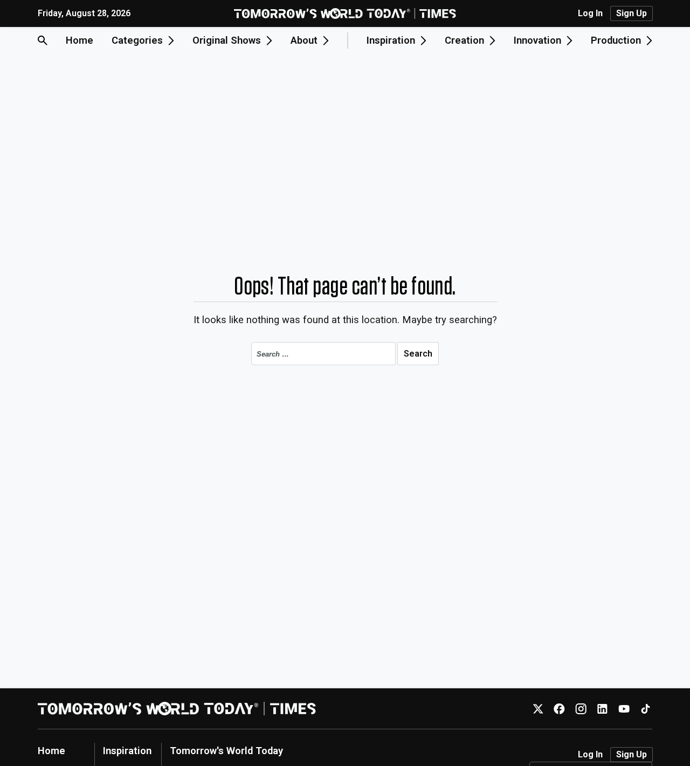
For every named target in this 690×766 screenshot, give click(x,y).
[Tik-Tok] (645, 708)
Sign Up (631, 13)
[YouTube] (624, 708)
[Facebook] (559, 708)
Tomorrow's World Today (226, 750)
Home (79, 40)
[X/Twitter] (537, 708)
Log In (590, 13)
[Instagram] (581, 708)
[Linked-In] (602, 708)
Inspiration (127, 750)
